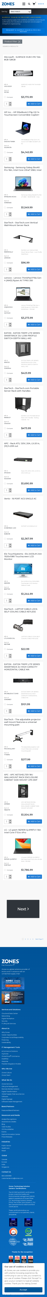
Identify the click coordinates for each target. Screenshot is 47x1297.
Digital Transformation (9, 1091)
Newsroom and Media (11, 1115)
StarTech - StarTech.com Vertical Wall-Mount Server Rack (21, 224)
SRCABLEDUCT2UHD (11, 693)
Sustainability (6, 1042)
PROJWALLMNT (9, 749)
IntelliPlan (5, 1059)
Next (22, 909)
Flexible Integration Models (11, 1064)
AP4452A (7, 473)
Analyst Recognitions (9, 1119)
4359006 (7, 258)
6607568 (7, 644)
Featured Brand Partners (10, 1110)
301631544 (7, 368)
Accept (23, 1290)
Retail (4, 1150)
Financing (5, 1040)
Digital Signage (7, 1099)
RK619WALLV (8, 252)
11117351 (6, 92)
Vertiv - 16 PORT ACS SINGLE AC (20, 498)
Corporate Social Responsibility (13, 1037)
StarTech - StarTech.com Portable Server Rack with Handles (21, 389)
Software (5, 1096)
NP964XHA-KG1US (10, 197)
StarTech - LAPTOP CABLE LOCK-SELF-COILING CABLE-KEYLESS (21, 610)
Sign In (41, 4)
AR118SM (7, 804)
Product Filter (11, 41)
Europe (4, 1162)
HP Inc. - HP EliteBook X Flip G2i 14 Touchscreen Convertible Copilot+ (21, 113)
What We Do (7, 1080)
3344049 (7, 423)
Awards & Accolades (9, 1122)
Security (4, 1021)
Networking (6, 1016)
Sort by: (11, 12)
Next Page (39, 939)
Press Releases (7, 1137)
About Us (5, 1028)
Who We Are (7, 1069)
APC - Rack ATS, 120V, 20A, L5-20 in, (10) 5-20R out (22, 444)
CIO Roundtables (8, 1129)
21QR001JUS (8, 307)
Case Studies (6, 1127)
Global (4, 1156)
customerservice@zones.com (12, 1178)
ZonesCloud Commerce (11, 1056)
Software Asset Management (12, 1101)
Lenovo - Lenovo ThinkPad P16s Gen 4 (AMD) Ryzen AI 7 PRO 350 (22, 279)
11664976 (7, 810)
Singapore (5, 1167)
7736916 (7, 755)
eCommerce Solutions (10, 1051)
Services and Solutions (11, 1010)
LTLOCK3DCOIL (9, 638)
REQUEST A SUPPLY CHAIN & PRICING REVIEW (23, 30)
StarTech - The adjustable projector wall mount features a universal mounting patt (22, 722)
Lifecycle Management (10, 1086)
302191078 (7, 147)
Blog (3, 1124)
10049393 (7, 478)
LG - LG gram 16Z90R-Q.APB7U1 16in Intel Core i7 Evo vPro (22, 831)
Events (4, 1132)
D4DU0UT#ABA (9, 141)
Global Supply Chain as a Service (13, 1094)
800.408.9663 (6, 1176)
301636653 (7, 699)
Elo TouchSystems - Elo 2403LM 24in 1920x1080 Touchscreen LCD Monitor (23, 556)
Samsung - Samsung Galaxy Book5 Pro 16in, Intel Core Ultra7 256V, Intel (22, 168)
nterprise (5, 1061)
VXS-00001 (8, 86)
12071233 (7, 313)
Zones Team (6, 1075)
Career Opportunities (9, 1035)
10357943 (7, 865)
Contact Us (6, 1172)
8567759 (7, 589)
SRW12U (7, 362)
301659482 (7, 202)
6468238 (7, 534)
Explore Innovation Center (11, 1134)
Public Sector (6, 1145)
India (3, 1164)
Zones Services (7, 1084)
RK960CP (7, 417)
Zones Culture (7, 1072)
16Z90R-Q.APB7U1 (10, 859)
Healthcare (6, 1148)
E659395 (7, 583)
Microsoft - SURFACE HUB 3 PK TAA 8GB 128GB (22, 58)
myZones (5, 1054)
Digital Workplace (8, 1018)
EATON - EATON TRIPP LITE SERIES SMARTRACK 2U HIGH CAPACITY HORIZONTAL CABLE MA (22, 667)
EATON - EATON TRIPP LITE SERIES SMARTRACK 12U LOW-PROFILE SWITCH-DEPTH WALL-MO (22, 336)
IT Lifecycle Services (9, 1023)
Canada (4, 1159)
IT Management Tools (11, 1047)
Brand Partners (8, 1106)
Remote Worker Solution (10, 1089)
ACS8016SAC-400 (10, 528)
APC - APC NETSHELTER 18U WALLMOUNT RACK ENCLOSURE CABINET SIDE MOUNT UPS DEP (21, 777)
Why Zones (6, 1032)
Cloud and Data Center (10, 1013)
